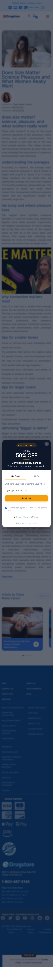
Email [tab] (17, 476)
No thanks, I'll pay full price (26, 523)
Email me (26, 498)
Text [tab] (39, 476)
